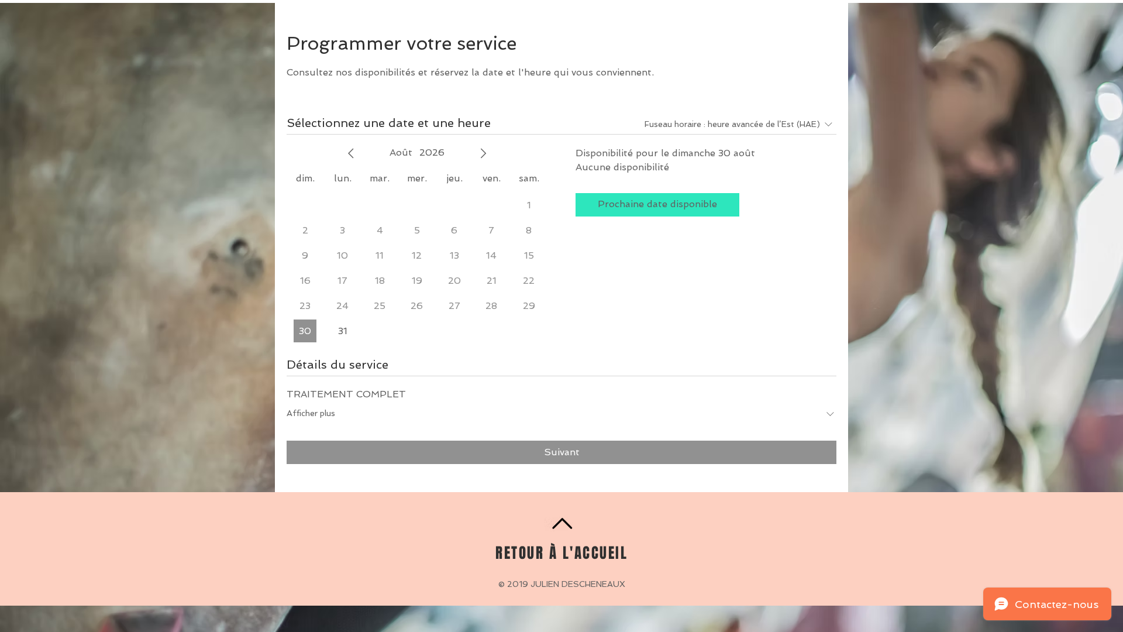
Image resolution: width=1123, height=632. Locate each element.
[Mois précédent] (351, 153)
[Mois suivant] (483, 153)
